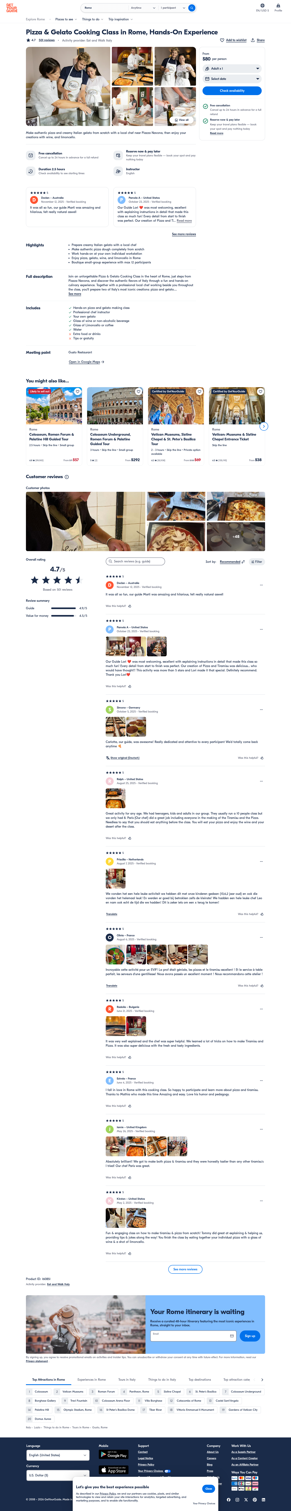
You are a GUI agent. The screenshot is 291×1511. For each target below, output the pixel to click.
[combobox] (232, 561)
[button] (40, 40)
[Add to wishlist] (77, 391)
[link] (54, 426)
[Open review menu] (261, 585)
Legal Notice (145, 1458)
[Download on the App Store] (113, 1470)
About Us (213, 1452)
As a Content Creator (244, 1458)
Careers (211, 1458)
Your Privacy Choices (151, 1471)
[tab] (48, 1379)
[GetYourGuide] (11, 8)
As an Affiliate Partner (245, 1464)
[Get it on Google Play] (113, 1455)
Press (210, 1471)
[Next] (264, 426)
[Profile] (278, 5)
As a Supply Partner (243, 1452)
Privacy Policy (146, 1464)
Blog (209, 1464)
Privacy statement (37, 1361)
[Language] (262, 5)
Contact (143, 1452)
